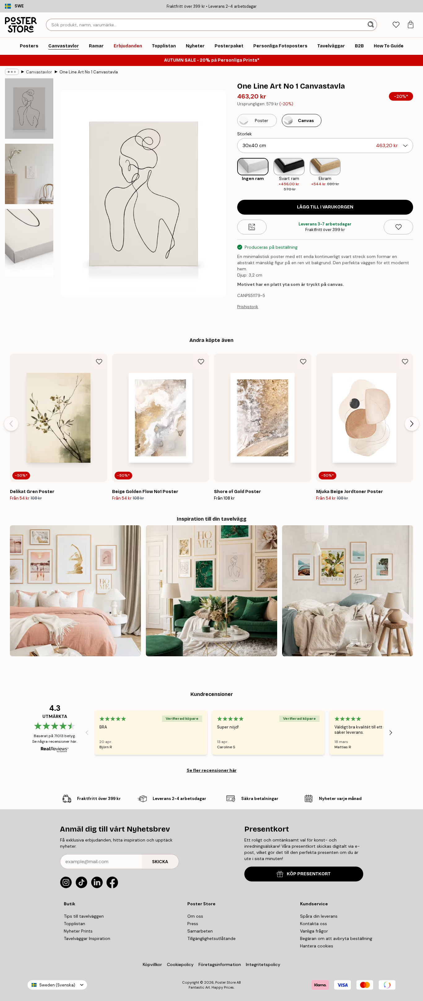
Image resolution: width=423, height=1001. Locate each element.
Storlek (244, 134)
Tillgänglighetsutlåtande (211, 938)
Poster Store (225, 982)
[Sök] (371, 25)
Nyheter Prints (78, 931)
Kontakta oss (313, 923)
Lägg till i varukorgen (325, 207)
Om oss (195, 916)
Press (192, 923)
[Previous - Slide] (232, 175)
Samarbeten (200, 931)
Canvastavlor (39, 72)
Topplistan (74, 923)
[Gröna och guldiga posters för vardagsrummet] (211, 590)
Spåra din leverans (319, 916)
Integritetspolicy (263, 964)
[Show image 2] (29, 174)
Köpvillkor (152, 964)
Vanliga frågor (314, 931)
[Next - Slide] (418, 175)
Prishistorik (247, 306)
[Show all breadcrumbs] (12, 72)
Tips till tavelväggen (84, 916)
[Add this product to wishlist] (398, 227)
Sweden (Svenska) (57, 985)
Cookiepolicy (180, 964)
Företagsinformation (219, 964)
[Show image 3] (29, 243)
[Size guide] (252, 227)
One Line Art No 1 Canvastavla (88, 72)
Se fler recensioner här (212, 770)
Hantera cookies (316, 946)
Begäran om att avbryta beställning (336, 938)
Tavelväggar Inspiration (87, 938)
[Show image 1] (29, 108)
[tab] (396, 25)
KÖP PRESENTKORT (309, 873)
